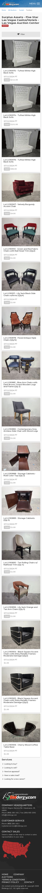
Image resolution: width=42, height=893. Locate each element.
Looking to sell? (10, 767)
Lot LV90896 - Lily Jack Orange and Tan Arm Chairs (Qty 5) (21, 608)
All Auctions (12, 10)
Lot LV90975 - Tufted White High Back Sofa (19, 72)
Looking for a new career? (14, 779)
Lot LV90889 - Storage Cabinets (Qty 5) (19, 519)
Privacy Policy (10, 882)
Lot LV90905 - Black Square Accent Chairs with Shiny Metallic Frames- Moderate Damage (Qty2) (21, 700)
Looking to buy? (10, 764)
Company (19, 874)
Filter (22, 34)
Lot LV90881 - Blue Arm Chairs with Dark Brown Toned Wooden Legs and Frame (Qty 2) (20, 384)
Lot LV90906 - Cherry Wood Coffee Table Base (21, 746)
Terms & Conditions (13, 880)
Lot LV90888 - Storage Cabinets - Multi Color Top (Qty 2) (20, 475)
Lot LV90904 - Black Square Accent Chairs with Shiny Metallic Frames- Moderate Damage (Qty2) (21, 654)
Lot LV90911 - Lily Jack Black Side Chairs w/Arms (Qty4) (19, 294)
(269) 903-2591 (30, 813)
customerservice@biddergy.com (14, 826)
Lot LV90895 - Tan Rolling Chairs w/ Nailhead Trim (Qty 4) (21, 564)
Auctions (7, 877)
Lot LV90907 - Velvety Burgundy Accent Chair (19, 205)
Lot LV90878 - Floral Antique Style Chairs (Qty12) (20, 339)
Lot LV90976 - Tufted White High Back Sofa (20, 161)
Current (21, 10)
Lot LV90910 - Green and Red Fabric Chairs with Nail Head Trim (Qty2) (21, 250)
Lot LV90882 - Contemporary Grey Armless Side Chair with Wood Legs (21, 430)
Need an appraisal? (12, 771)
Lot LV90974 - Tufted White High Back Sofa (20, 116)
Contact (29, 882)
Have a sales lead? (12, 775)
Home (4, 10)
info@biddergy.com (9, 815)
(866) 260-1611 (13, 813)
